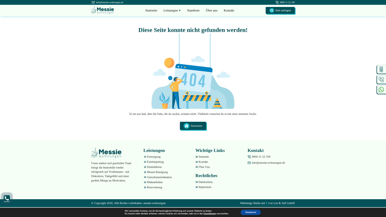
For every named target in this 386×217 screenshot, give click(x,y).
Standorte (193, 10)
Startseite (151, 10)
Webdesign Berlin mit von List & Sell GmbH (267, 203)
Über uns (211, 10)
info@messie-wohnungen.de (109, 2)
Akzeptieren (250, 212)
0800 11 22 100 (287, 2)
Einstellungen (210, 213)
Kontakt (229, 10)
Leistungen (171, 10)
